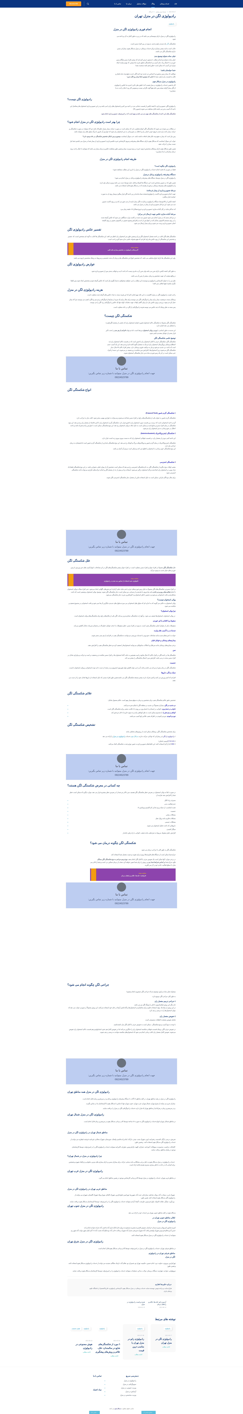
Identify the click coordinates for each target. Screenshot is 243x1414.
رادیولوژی (171, 24)
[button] (73, 3)
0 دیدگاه (151, 12)
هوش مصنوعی (76, 1328)
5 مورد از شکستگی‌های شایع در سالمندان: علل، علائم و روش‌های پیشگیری (107, 1348)
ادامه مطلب (86, 1352)
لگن (167, 44)
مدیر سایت (159, 12)
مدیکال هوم (134, 736)
